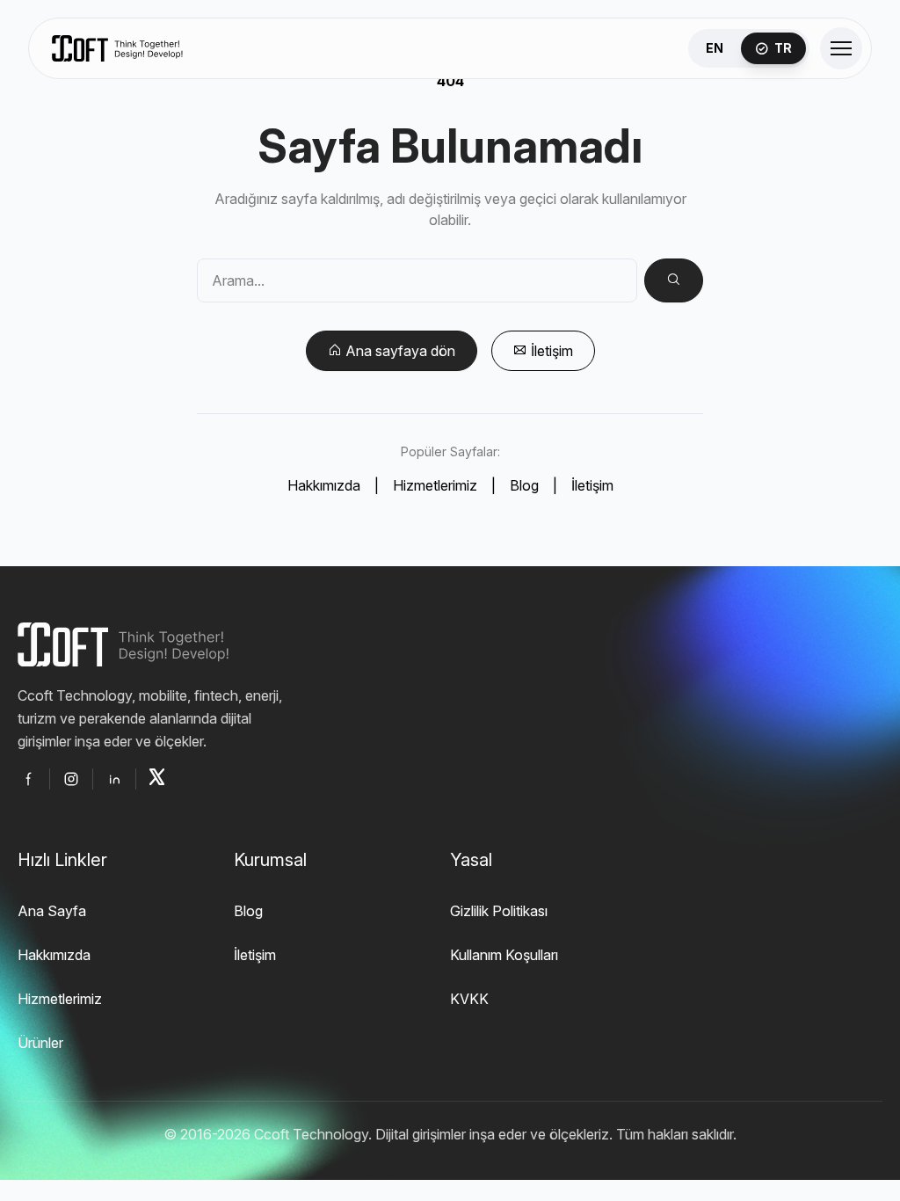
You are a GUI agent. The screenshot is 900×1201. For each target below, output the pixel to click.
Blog (524, 485)
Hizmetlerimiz (435, 485)
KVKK (469, 999)
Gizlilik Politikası (499, 911)
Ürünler (40, 1043)
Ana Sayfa (52, 911)
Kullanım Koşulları (504, 955)
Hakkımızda (323, 485)
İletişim (592, 485)
